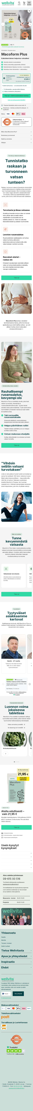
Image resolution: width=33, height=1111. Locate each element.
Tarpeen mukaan (6, 943)
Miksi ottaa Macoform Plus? (9, 131)
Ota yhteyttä (18, 993)
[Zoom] (29, 11)
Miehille (3, 940)
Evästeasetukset (6, 998)
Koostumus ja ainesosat (8, 135)
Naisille (3, 937)
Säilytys (3, 142)
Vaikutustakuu (18, 119)
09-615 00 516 (11, 878)
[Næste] (30, 24)
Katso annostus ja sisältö (16, 724)
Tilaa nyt (16, 278)
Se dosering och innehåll (16, 727)
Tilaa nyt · (16, 95)
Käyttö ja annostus (6, 139)
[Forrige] (3, 24)
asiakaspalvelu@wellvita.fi (11, 884)
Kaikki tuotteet (5, 946)
